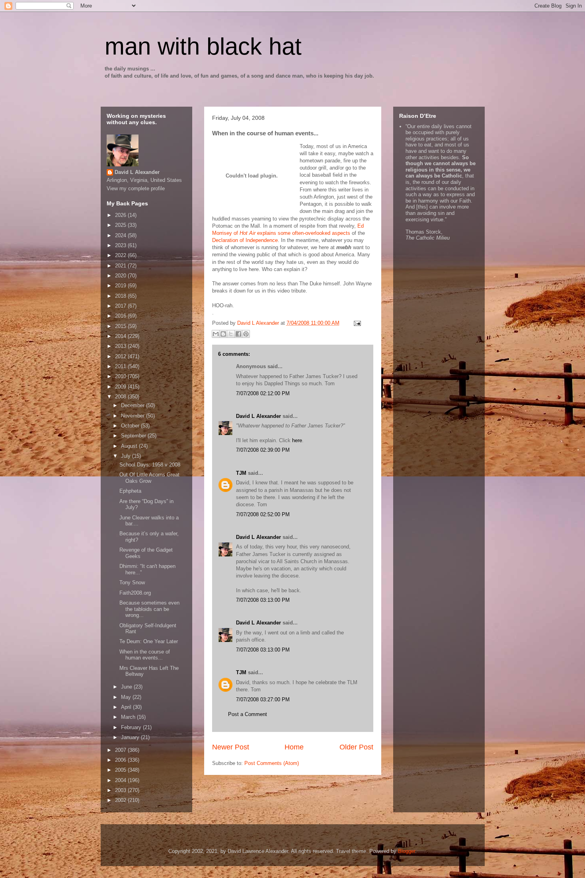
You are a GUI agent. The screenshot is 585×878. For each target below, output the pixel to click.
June (127, 687)
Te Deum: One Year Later (148, 641)
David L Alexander (258, 416)
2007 (121, 750)
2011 (121, 366)
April (127, 707)
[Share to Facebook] (238, 334)
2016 (121, 316)
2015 (121, 326)
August (130, 446)
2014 (121, 336)
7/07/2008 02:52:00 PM (263, 514)
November (133, 416)
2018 (121, 296)
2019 (121, 286)
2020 (121, 276)
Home (294, 747)
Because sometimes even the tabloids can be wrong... (149, 609)
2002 (121, 800)
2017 (121, 306)
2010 (121, 376)
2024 (121, 235)
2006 (121, 760)
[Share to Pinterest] (246, 334)
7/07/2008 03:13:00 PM (263, 600)
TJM (241, 473)
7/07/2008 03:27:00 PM (263, 699)
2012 (121, 356)
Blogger (406, 851)
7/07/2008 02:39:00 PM (263, 450)
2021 (121, 266)
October (131, 426)
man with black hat (203, 46)
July (126, 456)
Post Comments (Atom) (271, 763)
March (129, 717)
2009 (121, 387)
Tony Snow (132, 582)
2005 (121, 770)
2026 (121, 215)
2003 (121, 790)
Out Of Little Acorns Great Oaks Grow (149, 478)
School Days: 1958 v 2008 (149, 465)
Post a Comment (247, 714)
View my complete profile (136, 188)
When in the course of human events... (144, 655)
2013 (121, 346)
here (297, 440)
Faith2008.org (135, 593)
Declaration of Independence (245, 240)
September (134, 436)
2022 (121, 255)
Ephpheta (130, 491)
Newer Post (230, 747)
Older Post (356, 747)
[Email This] (216, 334)
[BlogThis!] (223, 334)
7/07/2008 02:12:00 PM (263, 393)
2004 (121, 780)
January (131, 737)
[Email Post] (356, 323)
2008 (121, 397)
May (127, 697)
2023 (121, 245)
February (132, 727)
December (133, 405)
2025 (121, 225)
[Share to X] (231, 334)
